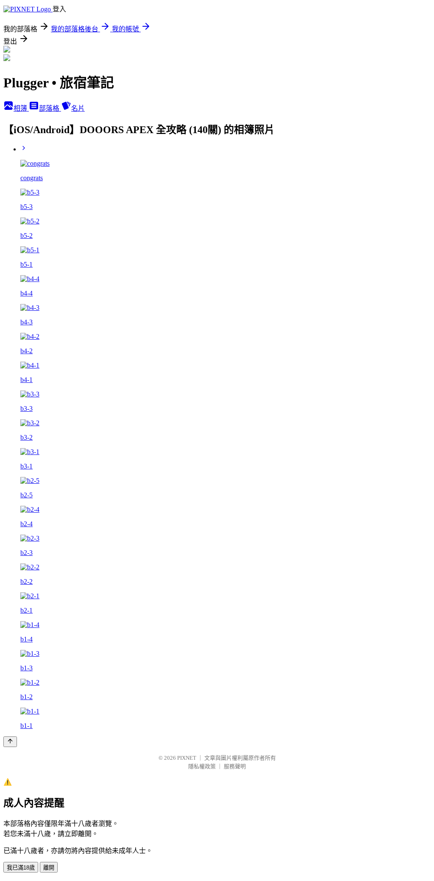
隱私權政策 (202, 766)
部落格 (50, 108)
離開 (48, 867)
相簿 (21, 108)
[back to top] (10, 741)
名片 (78, 108)
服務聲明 (235, 766)
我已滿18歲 (21, 867)
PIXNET (186, 758)
